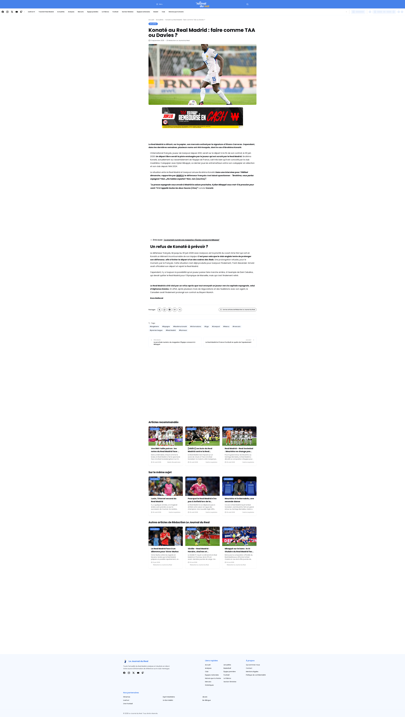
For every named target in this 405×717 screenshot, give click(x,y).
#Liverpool (216, 326)
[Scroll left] (24, 12)
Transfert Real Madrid (46, 12)
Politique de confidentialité (256, 675)
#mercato (236, 326)
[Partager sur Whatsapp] (164, 310)
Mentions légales (252, 672)
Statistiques (209, 685)
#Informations (195, 326)
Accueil (151, 20)
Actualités (60, 12)
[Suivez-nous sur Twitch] (21, 12)
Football (115, 12)
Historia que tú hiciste (176, 12)
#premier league (156, 330)
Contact (249, 668)
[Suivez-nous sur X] (12, 12)
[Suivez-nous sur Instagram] (7, 12)
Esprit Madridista (169, 697)
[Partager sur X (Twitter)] (159, 310)
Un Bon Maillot (168, 700)
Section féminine (127, 12)
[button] (159, 4)
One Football (128, 704)
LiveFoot (126, 700)
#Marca (226, 326)
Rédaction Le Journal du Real (179, 40)
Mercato (81, 12)
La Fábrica (105, 12)
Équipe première (92, 12)
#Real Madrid (171, 330)
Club (163, 12)
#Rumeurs (183, 330)
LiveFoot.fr (31, 12)
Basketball (227, 668)
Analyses (71, 12)
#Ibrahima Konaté (180, 326)
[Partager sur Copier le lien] (180, 310)
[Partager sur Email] (175, 310)
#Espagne (166, 326)
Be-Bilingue (206, 700)
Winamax (126, 697)
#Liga (206, 326)
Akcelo (204, 697)
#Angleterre (154, 326)
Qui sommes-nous (253, 665)
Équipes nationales (143, 12)
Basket (155, 12)
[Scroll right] (346, 12)
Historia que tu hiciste (213, 678)
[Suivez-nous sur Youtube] (17, 12)
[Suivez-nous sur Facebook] (3, 12)
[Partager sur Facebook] (169, 310)
